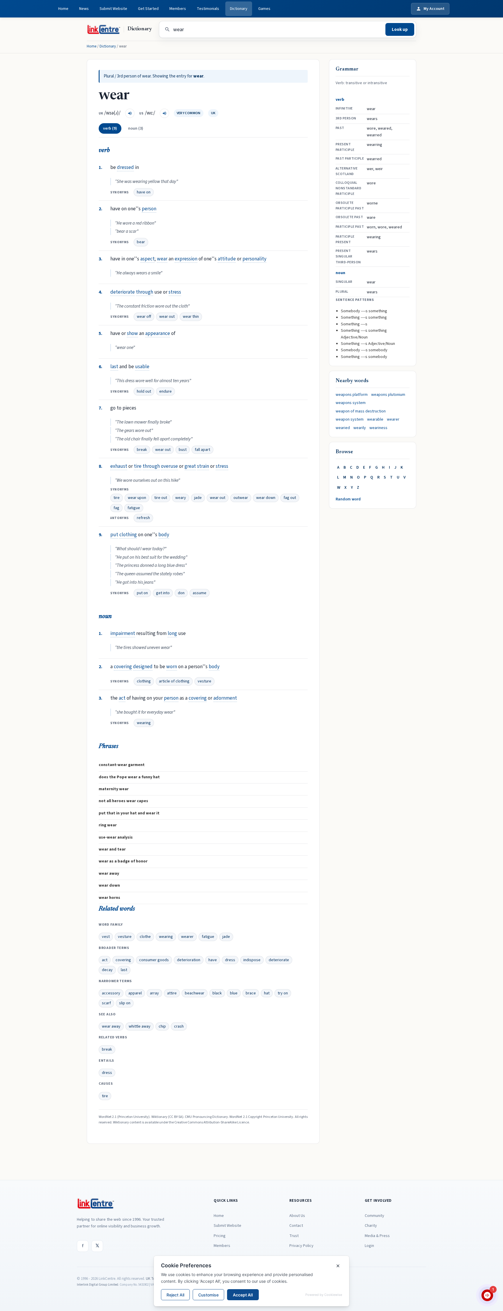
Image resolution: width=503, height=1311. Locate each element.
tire (137, 466)
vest (106, 937)
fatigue (133, 508)
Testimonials (208, 9)
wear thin (191, 317)
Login (369, 1246)
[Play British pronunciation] (129, 113)
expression (186, 258)
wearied (343, 428)
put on (142, 593)
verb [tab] (110, 128)
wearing (144, 723)
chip (162, 1026)
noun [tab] (135, 128)
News (84, 9)
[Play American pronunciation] (164, 113)
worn (171, 666)
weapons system (351, 403)
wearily (359, 428)
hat (267, 993)
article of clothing (174, 681)
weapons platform (352, 395)
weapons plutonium (388, 395)
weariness (378, 428)
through (144, 292)
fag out (290, 498)
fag (116, 508)
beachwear (194, 993)
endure (165, 391)
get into (163, 593)
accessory (111, 993)
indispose (252, 960)
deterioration (188, 960)
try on (283, 993)
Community (374, 1216)
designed (143, 666)
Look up (400, 30)
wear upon (137, 498)
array (154, 993)
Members (177, 9)
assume (199, 593)
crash (179, 1026)
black (217, 993)
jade (198, 498)
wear (162, 258)
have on (143, 192)
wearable (375, 419)
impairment (122, 633)
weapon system (350, 419)
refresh (143, 518)
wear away (111, 1026)
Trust (294, 1236)
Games (264, 9)
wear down (265, 498)
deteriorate (122, 292)
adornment (225, 698)
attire (172, 993)
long (172, 633)
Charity (371, 1226)
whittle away (139, 1026)
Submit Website (113, 9)
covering (123, 666)
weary (180, 498)
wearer (187, 937)
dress (230, 960)
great (190, 466)
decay (107, 970)
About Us (297, 1216)
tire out (160, 498)
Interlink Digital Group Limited (97, 1284)
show (132, 333)
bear (141, 242)
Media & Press (377, 1236)
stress (175, 292)
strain (203, 466)
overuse (169, 466)
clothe (145, 937)
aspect (147, 258)
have (212, 960)
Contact (296, 1226)
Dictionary (238, 9)
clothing (128, 534)
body (163, 534)
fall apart (202, 450)
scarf (106, 1003)
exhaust (118, 466)
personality (254, 258)
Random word (348, 499)
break (142, 450)
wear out (167, 317)
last (114, 366)
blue (234, 993)
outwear (240, 498)
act (122, 698)
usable (142, 366)
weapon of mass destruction (361, 411)
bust (183, 450)
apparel (135, 993)
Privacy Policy (301, 1246)
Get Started (148, 9)
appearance (157, 333)
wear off (144, 317)
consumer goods (154, 960)
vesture (204, 681)
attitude (227, 258)
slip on (124, 1003)
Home (63, 9)
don (181, 593)
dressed (125, 167)
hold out (144, 391)
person (149, 208)
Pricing (220, 1236)
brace (251, 993)
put (114, 534)
